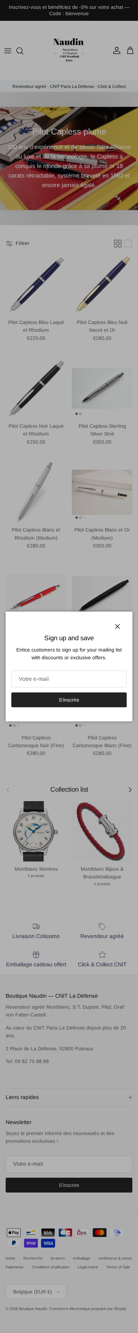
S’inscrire (69, 700)
